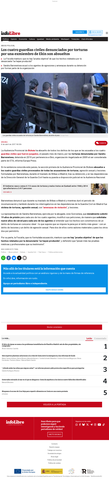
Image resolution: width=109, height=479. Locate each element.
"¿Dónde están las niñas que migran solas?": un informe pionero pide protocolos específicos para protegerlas (43, 368)
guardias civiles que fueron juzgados (19, 154)
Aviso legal (54, 457)
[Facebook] (80, 425)
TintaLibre (75, 39)
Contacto (54, 444)
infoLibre (5, 394)
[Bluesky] (83, 425)
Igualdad (40, 39)
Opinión (14, 39)
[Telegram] (91, 425)
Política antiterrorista (55, 252)
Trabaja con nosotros (54, 450)
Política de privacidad (54, 460)
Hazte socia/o (55, 434)
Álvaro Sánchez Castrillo (10, 348)
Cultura (32, 39)
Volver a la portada (54, 404)
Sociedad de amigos (54, 453)
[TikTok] (104, 425)
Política (6, 39)
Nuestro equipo (54, 447)
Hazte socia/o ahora (54, 290)
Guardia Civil (32, 252)
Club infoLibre (87, 39)
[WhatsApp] (76, 425)
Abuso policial (13, 252)
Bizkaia (31, 150)
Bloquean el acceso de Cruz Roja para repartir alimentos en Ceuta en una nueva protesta (35, 391)
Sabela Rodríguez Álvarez (10, 371)
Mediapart (65, 39)
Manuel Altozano (7, 382)
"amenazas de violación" (55, 207)
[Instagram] (95, 425)
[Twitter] (87, 425)
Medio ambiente (52, 39)
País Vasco (42, 252)
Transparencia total (95, 35)
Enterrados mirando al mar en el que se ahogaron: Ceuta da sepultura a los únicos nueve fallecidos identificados (44, 380)
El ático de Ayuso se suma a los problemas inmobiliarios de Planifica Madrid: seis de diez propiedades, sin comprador (41, 345)
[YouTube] (99, 425)
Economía (23, 39)
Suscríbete (79, 32)
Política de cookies (54, 463)
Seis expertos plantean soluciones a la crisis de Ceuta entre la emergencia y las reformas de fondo (38, 356)
